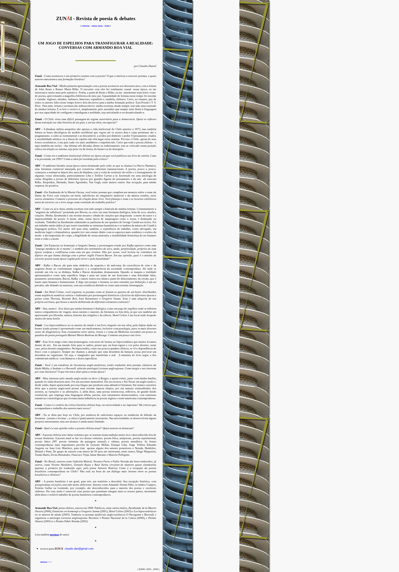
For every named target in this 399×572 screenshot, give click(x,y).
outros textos (97, 26)
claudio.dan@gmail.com (79, 548)
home (107, 26)
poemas (54, 534)
